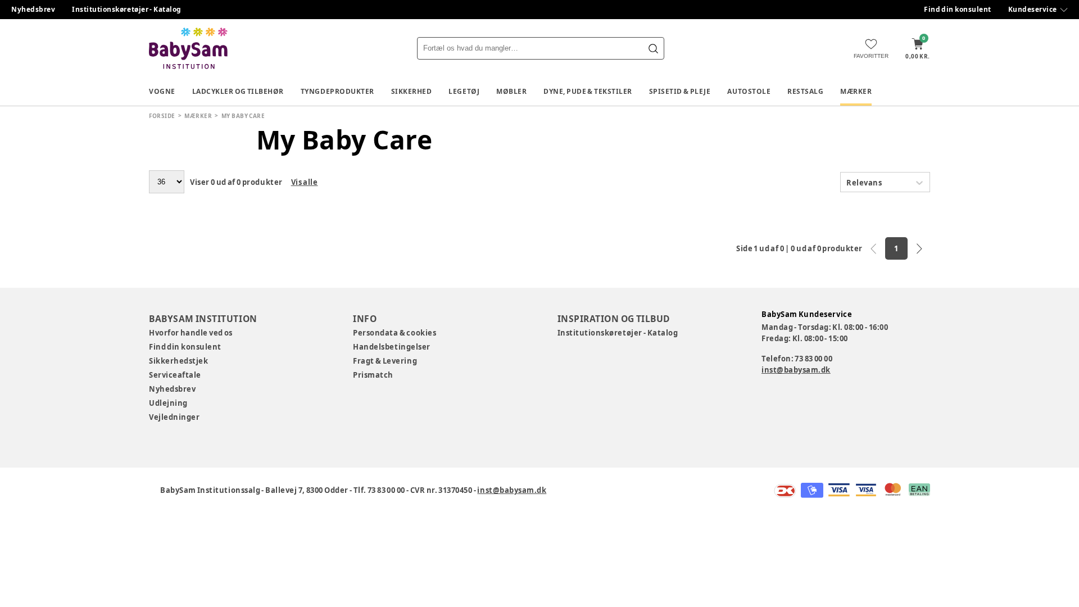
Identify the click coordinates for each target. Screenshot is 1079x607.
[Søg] (653, 48)
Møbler (511, 91)
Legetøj (463, 91)
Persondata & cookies (394, 333)
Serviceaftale (175, 375)
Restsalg (805, 91)
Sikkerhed (411, 91)
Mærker (856, 91)
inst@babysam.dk (796, 370)
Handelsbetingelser (391, 347)
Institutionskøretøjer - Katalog (127, 9)
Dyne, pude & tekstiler (587, 91)
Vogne (162, 91)
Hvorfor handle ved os (191, 333)
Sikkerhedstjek (178, 361)
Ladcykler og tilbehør (238, 91)
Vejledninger (174, 417)
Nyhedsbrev (33, 9)
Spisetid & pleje (680, 91)
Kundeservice (1032, 9)
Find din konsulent (957, 9)
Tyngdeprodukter (337, 91)
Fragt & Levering (385, 361)
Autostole (748, 91)
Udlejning (168, 403)
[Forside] (188, 48)
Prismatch (373, 375)
